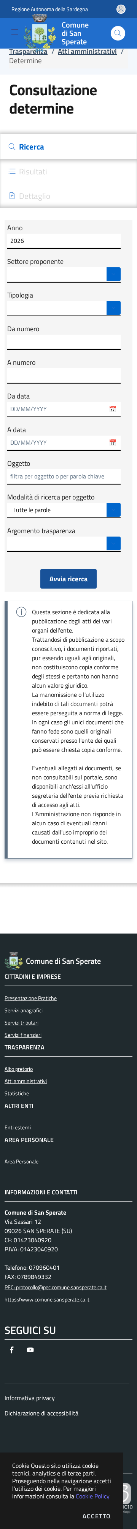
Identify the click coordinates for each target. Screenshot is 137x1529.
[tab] (68, 146)
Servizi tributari (21, 1022)
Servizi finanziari (23, 1035)
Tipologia (20, 295)
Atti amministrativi (26, 1081)
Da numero (23, 329)
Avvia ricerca (68, 579)
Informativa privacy (30, 1397)
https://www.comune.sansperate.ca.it (47, 1299)
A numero (21, 362)
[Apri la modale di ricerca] (118, 33)
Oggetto (18, 463)
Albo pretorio (19, 1069)
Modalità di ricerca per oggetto (51, 497)
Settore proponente (35, 261)
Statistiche (17, 1093)
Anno (15, 228)
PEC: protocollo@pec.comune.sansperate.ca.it (56, 1287)
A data (16, 430)
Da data (18, 396)
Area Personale (21, 1161)
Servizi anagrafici (24, 1010)
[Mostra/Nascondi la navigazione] (15, 32)
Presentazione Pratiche (31, 998)
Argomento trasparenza (41, 531)
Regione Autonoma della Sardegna (49, 9)
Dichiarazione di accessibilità (41, 1413)
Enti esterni (18, 1127)
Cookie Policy (93, 1496)
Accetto (97, 1516)
